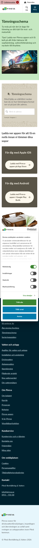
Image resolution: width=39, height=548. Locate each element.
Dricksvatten (7, 359)
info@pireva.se (8, 492)
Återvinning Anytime (10, 328)
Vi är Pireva (7, 419)
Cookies (5, 463)
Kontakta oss (7, 441)
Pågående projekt (9, 373)
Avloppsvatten (8, 364)
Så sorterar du (8, 323)
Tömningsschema (9, 332)
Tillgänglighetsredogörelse (13, 472)
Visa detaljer (27, 295)
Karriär (5, 400)
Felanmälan (6, 445)
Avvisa (19, 316)
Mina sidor (6, 450)
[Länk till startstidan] (9, 9)
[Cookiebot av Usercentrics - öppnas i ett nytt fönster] (28, 229)
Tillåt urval (19, 309)
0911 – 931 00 (8, 495)
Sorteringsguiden (9, 337)
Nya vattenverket (9, 378)
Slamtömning (7, 369)
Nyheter (5, 409)
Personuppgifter (9, 468)
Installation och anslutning (13, 355)
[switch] (33, 273)
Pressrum (6, 405)
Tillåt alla (19, 302)
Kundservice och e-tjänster (13, 436)
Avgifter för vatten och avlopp (14, 350)
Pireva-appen (7, 414)
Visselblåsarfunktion (10, 423)
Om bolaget (7, 395)
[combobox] (21, 111)
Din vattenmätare (9, 382)
